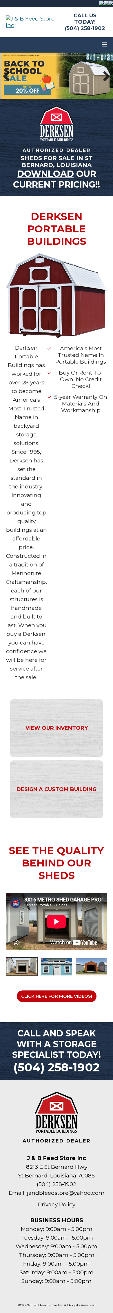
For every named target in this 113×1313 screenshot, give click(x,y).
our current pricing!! (56, 179)
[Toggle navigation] (104, 45)
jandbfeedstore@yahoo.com (66, 1193)
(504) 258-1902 (85, 28)
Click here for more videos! (56, 996)
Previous (8, 76)
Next (104, 76)
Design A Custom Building (56, 789)
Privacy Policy (56, 1204)
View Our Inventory (56, 728)
